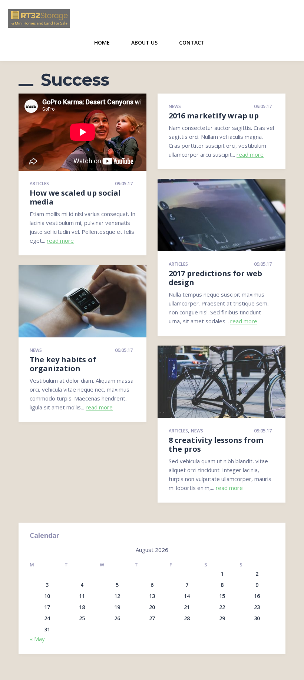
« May (37, 639)
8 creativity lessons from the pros (216, 444)
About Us (144, 42)
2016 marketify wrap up (214, 116)
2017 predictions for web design (215, 277)
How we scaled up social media (75, 197)
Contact (192, 42)
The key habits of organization (63, 363)
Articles (39, 184)
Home (102, 42)
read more (60, 241)
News (175, 106)
